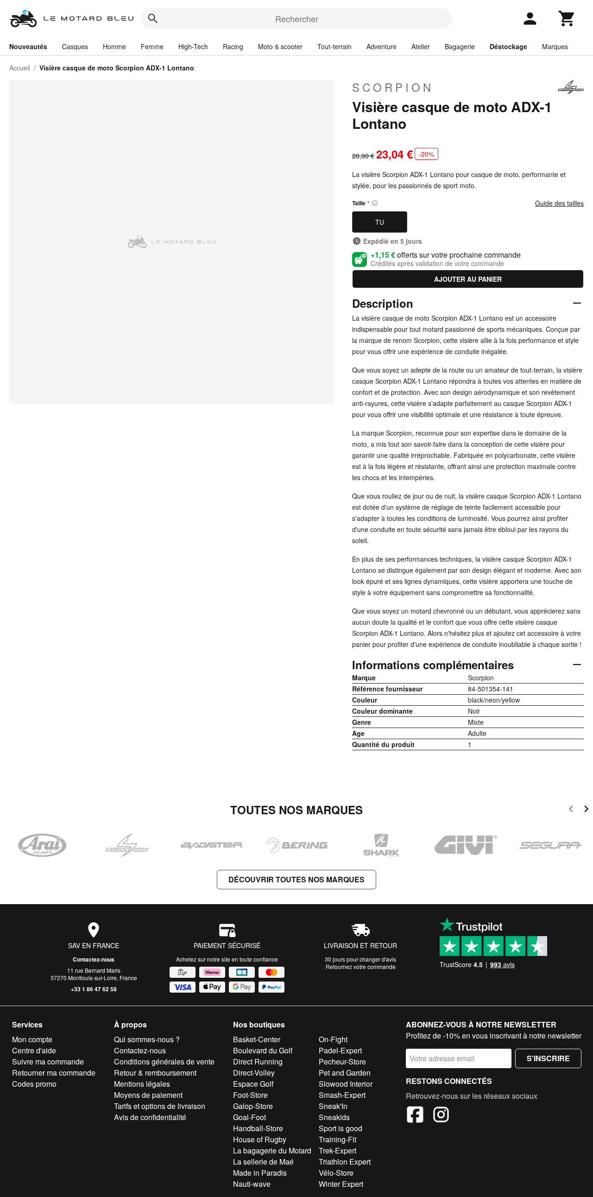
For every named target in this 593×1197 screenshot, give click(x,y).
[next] (586, 810)
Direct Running (258, 1061)
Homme (114, 46)
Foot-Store (250, 1094)
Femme (152, 46)
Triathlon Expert (345, 1161)
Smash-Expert (342, 1094)
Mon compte (32, 1039)
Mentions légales (142, 1083)
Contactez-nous (93, 959)
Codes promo (34, 1083)
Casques (75, 46)
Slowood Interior (345, 1083)
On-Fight (333, 1039)
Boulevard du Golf (262, 1050)
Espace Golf (253, 1083)
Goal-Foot (249, 1117)
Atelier (420, 46)
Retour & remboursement (155, 1072)
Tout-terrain (334, 46)
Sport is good (340, 1128)
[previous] (571, 810)
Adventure (381, 46)
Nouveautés (28, 46)
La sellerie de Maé (263, 1161)
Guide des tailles (559, 203)
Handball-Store (258, 1128)
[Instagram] (441, 1116)
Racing (233, 46)
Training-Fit (337, 1139)
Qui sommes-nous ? (147, 1039)
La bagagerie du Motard (272, 1150)
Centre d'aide (34, 1050)
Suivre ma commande (48, 1061)
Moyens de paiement (148, 1094)
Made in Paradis (260, 1172)
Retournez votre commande (361, 966)
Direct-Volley (254, 1072)
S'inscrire (548, 1058)
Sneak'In (333, 1106)
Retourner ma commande (53, 1072)
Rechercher (296, 19)
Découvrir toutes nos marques (296, 879)
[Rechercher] (152, 18)
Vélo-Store (336, 1172)
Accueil (19, 67)
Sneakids (334, 1117)
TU (379, 222)
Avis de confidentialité (150, 1117)
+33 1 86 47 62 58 (94, 989)
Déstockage (508, 46)
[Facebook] (415, 1116)
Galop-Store (253, 1106)
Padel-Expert (340, 1050)
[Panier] (567, 18)
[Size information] (375, 203)
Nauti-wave (252, 1183)
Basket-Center (256, 1039)
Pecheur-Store (342, 1061)
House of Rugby (259, 1139)
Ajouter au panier (468, 279)
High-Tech (193, 46)
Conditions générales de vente (164, 1061)
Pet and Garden (345, 1072)
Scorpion (393, 87)
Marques (555, 46)
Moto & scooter (280, 46)
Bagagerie (460, 46)
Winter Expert (341, 1183)
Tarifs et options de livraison (159, 1106)
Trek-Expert (337, 1150)
